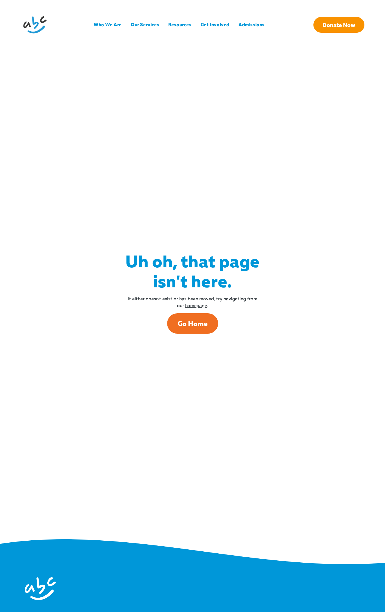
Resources (179, 24)
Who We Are (108, 24)
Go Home (193, 323)
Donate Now (338, 24)
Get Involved (215, 24)
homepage (196, 305)
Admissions (251, 24)
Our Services (145, 24)
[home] (35, 25)
